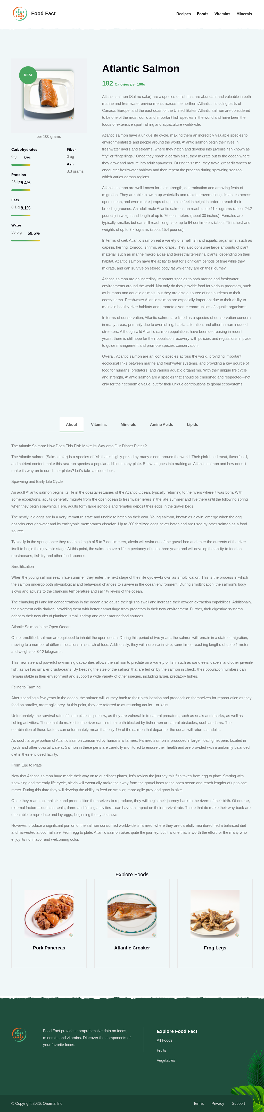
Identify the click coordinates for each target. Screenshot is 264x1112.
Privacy (217, 1103)
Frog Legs (215, 947)
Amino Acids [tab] (161, 424)
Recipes (183, 14)
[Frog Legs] (215, 914)
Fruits (161, 1050)
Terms (198, 1103)
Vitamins (222, 14)
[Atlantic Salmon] (49, 95)
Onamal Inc (52, 1103)
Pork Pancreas (49, 947)
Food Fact (43, 13)
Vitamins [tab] (99, 424)
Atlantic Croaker (132, 947)
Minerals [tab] (128, 424)
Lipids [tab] (192, 424)
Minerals (244, 14)
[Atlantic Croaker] (132, 914)
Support (238, 1103)
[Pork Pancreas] (48, 914)
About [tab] (71, 424)
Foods (202, 14)
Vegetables (166, 1060)
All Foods (164, 1040)
